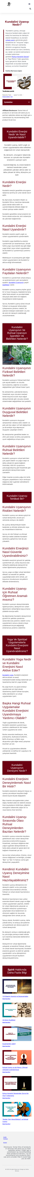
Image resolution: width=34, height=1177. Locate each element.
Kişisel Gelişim (6, 96)
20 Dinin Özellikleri (8, 1020)
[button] (29, 4)
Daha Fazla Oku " (6, 998)
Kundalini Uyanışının (16, 282)
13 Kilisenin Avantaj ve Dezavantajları (15, 996)
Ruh (12, 96)
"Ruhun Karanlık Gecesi (20, 57)
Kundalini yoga (7, 675)
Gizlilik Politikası (5, 1137)
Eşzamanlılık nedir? (9, 1044)
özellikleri (5, 285)
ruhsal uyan (10, 40)
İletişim (5, 1142)
